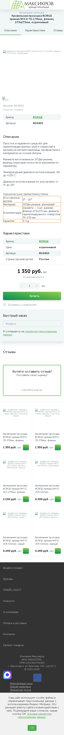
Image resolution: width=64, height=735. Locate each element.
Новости (8, 601)
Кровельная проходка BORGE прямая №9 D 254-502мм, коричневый (47, 490)
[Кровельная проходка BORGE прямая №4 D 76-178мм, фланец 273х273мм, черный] (48, 417)
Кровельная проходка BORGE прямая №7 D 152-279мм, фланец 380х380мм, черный (15, 490)
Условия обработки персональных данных (35, 715)
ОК (32, 728)
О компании (10, 612)
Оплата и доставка (14, 623)
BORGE (37, 117)
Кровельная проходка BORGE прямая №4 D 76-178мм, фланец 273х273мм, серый (15, 438)
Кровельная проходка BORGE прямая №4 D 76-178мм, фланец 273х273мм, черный (47, 438)
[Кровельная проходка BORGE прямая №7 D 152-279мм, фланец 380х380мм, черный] (16, 469)
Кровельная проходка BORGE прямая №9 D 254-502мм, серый (15, 540)
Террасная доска (20, 689)
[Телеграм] (37, 678)
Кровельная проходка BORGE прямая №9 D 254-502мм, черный (47, 540)
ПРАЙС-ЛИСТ (12, 590)
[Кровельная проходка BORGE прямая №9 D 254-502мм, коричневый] (48, 469)
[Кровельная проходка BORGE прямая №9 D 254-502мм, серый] (16, 521)
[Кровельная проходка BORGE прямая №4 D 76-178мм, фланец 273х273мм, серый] (16, 417)
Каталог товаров (13, 645)
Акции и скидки (13, 567)
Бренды (8, 578)
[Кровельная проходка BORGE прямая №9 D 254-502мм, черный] (48, 521)
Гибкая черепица (20, 686)
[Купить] (26, 447)
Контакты (9, 634)
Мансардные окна (21, 683)
